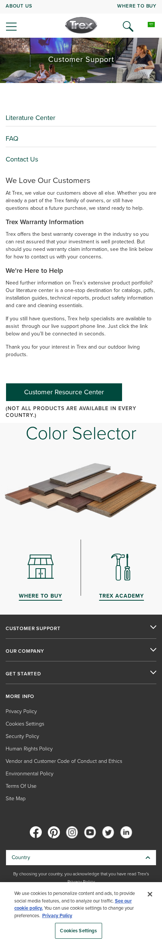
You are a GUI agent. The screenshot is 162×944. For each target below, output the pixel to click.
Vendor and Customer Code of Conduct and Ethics (64, 761)
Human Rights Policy (29, 749)
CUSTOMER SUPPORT (33, 628)
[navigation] (81, 19)
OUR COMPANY (25, 651)
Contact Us (22, 159)
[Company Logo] (81, 25)
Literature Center (30, 118)
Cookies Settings (78, 930)
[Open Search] (128, 26)
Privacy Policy (21, 711)
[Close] (150, 894)
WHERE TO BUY (136, 5)
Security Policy (22, 736)
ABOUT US (19, 5)
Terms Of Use (21, 786)
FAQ (12, 138)
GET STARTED (23, 673)
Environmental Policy (29, 774)
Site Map (16, 799)
